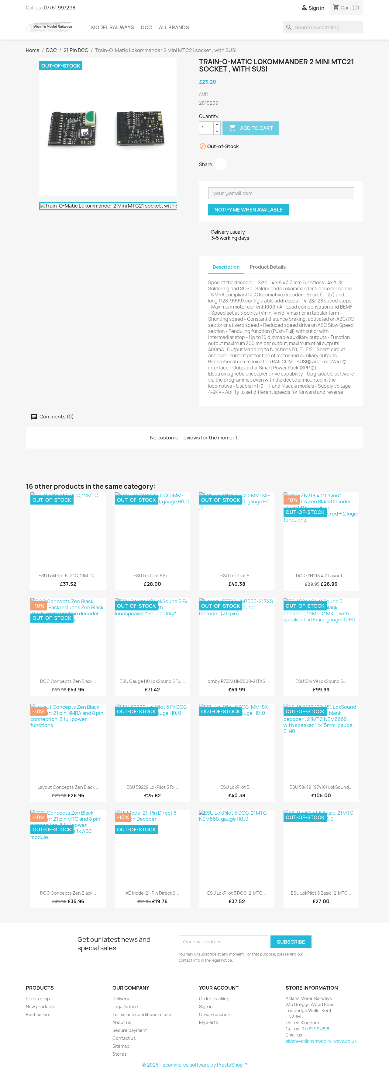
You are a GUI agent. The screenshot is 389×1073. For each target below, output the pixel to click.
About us (121, 1022)
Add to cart (251, 127)
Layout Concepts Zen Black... (68, 787)
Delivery (120, 998)
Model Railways (112, 27)
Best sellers (38, 1014)
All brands (174, 27)
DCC (146, 27)
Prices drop (38, 998)
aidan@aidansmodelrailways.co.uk (321, 1041)
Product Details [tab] (268, 267)
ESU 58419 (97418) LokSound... (321, 787)
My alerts (208, 1022)
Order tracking (214, 998)
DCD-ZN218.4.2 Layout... (321, 575)
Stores (119, 1054)
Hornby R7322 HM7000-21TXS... (237, 681)
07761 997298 (59, 7)
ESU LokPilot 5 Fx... (152, 575)
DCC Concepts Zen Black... (68, 681)
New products (40, 1006)
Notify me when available (249, 209)
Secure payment (129, 1030)
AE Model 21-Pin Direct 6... (152, 893)
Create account (215, 1014)
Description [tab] (226, 267)
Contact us (124, 1038)
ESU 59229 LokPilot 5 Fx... (152, 787)
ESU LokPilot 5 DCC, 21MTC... (68, 575)
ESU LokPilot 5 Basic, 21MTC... (321, 893)
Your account (219, 987)
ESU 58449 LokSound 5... (320, 681)
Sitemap (120, 1046)
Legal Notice (125, 1006)
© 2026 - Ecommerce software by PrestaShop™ (194, 1065)
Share (221, 164)
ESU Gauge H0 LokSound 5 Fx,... (152, 681)
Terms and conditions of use (141, 1014)
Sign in (206, 1006)
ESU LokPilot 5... (236, 575)
